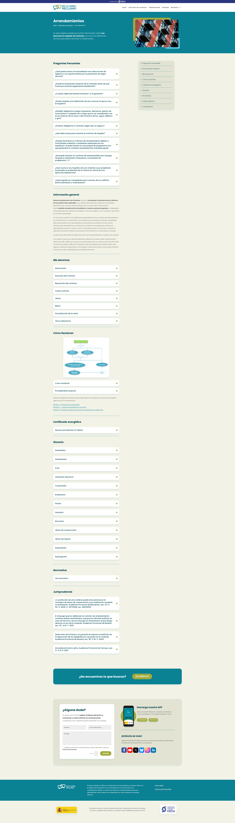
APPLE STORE (153, 720)
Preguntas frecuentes (151, 63)
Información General (150, 69)
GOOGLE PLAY (142, 720)
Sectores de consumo (138, 7)
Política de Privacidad (163, 789)
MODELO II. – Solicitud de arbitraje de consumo (69, 407)
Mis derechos (147, 74)
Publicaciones (154, 7)
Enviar (106, 753)
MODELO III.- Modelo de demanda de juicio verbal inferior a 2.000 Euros (78, 410)
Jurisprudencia (148, 101)
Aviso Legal (159, 785)
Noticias (165, 7)
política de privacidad (69, 749)
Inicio (124, 7)
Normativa (146, 96)
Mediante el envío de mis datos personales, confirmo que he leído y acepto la (86, 748)
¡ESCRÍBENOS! (142, 676)
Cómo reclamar (149, 79)
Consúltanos (147, 106)
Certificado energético (151, 85)
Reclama (174, 7)
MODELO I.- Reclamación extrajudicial (66, 405)
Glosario (145, 90)
